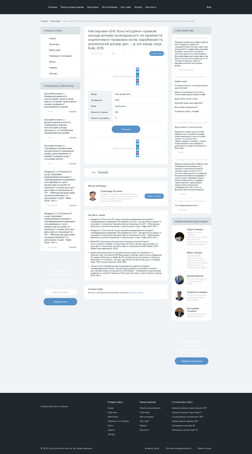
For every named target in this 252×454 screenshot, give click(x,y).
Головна (52, 7)
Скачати (72, 112)
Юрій (180, 152)
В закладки (156, 53)
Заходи (53, 73)
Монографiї (55, 21)
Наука (52, 38)
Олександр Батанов (111, 191)
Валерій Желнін (195, 276)
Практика (54, 44)
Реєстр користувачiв (72, 7)
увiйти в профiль (136, 292)
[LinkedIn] (137, 75)
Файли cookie (204, 448)
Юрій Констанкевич (197, 292)
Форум (138, 7)
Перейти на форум (191, 361)
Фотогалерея (109, 7)
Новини (53, 67)
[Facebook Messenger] (137, 83)
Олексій (182, 194)
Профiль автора (154, 196)
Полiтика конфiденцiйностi (179, 448)
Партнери (92, 7)
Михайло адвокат (186, 70)
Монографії (103, 172)
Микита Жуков (194, 252)
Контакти (151, 7)
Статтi (50, 112)
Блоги (52, 62)
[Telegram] (137, 77)
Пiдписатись (60, 301)
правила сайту (152, 448)
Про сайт (126, 7)
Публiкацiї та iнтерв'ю (60, 56)
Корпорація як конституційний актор (191, 159)
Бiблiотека (54, 50)
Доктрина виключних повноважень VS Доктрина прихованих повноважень (191, 77)
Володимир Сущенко (193, 309)
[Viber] (137, 80)
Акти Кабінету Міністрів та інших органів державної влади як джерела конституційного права (191, 123)
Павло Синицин (195, 229)
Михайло (182, 210)
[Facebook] (137, 69)
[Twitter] (137, 72)
